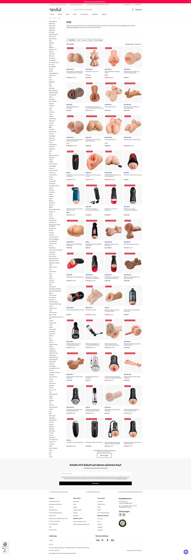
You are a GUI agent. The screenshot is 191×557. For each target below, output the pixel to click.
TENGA (51, 346)
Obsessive (52, 99)
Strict (50, 310)
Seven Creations (53, 237)
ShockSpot (52, 252)
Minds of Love (53, 49)
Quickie (51, 188)
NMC (50, 86)
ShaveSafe (52, 247)
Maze (50, 41)
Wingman (51, 428)
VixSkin (51, 409)
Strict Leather (53, 312)
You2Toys (51, 444)
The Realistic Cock (54, 368)
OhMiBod (51, 105)
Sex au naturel (53, 243)
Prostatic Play (53, 175)
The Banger (52, 366)
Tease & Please (53, 344)
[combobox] (94, 9)
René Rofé (52, 203)
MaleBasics (52, 28)
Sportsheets (52, 297)
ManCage (51, 32)
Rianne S (51, 205)
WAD (50, 413)
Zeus (50, 452)
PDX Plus (51, 134)
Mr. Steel (51, 64)
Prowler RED (52, 181)
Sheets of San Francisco (56, 250)
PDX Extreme (52, 131)
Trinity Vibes (52, 383)
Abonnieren (95, 483)
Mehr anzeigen (104, 455)
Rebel (50, 198)
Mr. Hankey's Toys (54, 62)
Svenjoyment (52, 323)
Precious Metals (53, 170)
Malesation (52, 30)
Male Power (52, 25)
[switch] (5, 551)
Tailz (50, 338)
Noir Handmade (53, 90)
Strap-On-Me (53, 308)
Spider (51, 293)
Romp (50, 214)
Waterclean (52, 416)
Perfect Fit (52, 140)
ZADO (50, 446)
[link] (50, 18)
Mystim (51, 71)
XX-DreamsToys (53, 439)
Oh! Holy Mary (53, 101)
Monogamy (52, 58)
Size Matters (52, 271)
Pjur (50, 153)
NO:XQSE (52, 88)
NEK (50, 77)
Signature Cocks (53, 260)
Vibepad (51, 400)
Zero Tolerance (53, 448)
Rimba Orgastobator (54, 209)
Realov (51, 194)
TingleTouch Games (54, 372)
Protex (51, 177)
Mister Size (52, 54)
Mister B (51, 51)
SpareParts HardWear (55, 289)
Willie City (51, 426)
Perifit (50, 142)
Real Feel (51, 190)
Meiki (50, 45)
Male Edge (52, 23)
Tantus (51, 342)
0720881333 (138, 4)
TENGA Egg (52, 355)
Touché (51, 379)
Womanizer (52, 431)
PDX (50, 127)
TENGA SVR (52, 361)
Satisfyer (51, 218)
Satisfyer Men (53, 220)
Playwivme (52, 157)
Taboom (51, 336)
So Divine (51, 282)
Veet (50, 392)
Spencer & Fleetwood (55, 291)
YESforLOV (52, 441)
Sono (50, 284)
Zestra (51, 450)
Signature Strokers (54, 263)
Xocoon (51, 435)
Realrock (51, 196)
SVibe (50, 325)
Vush (50, 411)
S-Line (51, 216)
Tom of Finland (53, 377)
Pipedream (52, 149)
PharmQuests (53, 144)
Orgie (50, 108)
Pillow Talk (52, 147)
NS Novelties (52, 95)
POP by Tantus (53, 164)
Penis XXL (51, 138)
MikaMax (51, 47)
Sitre (50, 269)
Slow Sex (51, 280)
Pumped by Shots (54, 185)
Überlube (51, 385)
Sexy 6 (51, 245)
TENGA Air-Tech (53, 353)
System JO (52, 333)
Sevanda (51, 235)
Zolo (50, 454)
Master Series (53, 38)
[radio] (67, 69)
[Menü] (7, 542)
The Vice (51, 370)
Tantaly (51, 340)
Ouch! (50, 114)
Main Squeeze (53, 21)
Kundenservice (128, 4)
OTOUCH (51, 112)
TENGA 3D (52, 348)
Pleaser (51, 159)
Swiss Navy (52, 331)
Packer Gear (52, 118)
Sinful (50, 265)
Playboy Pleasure (54, 155)
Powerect (52, 168)
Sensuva (51, 232)
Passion (51, 125)
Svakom (51, 320)
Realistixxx (52, 192)
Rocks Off (52, 211)
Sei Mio (51, 230)
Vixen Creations (53, 407)
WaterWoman (53, 420)
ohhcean (51, 103)
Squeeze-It (52, 299)
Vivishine (51, 405)
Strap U (51, 306)
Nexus (50, 79)
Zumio (50, 457)
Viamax (51, 398)
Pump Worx (52, 183)
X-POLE (51, 433)
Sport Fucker (52, 295)
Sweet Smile (52, 329)
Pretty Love (52, 172)
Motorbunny (52, 60)
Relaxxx (51, 201)
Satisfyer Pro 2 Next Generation (54, 225)
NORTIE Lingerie (53, 92)
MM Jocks (51, 56)
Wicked (51, 424)
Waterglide (52, 418)
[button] (189, 1)
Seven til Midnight (54, 239)
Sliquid (51, 278)
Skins (50, 273)
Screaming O (52, 228)
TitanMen (51, 374)
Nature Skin (52, 75)
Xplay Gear (52, 437)
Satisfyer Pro (52, 222)
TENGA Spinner (53, 359)
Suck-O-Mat (52, 315)
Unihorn (51, 387)
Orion (50, 110)
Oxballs (51, 116)
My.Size (51, 69)
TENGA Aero (52, 351)
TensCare (51, 364)
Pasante (51, 123)
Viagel (50, 396)
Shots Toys (52, 254)
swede (51, 327)
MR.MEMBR (52, 67)
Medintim (51, 43)
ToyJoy (51, 381)
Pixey (50, 151)
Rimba (50, 207)
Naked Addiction (53, 73)
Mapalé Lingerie (53, 34)
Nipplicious (52, 82)
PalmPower (52, 121)
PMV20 (51, 162)
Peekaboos (52, 136)
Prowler (51, 179)
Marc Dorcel (52, 36)
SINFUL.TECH (53, 267)
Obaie (50, 97)
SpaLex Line (52, 286)
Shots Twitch (52, 256)
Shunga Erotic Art (54, 258)
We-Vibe (51, 422)
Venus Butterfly (53, 394)
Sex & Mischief (53, 241)
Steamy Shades (53, 302)
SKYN (50, 276)
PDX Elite (51, 129)
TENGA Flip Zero (53, 357)
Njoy (50, 84)
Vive (50, 403)
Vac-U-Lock (52, 390)
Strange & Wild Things (55, 304)
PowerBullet (52, 166)
